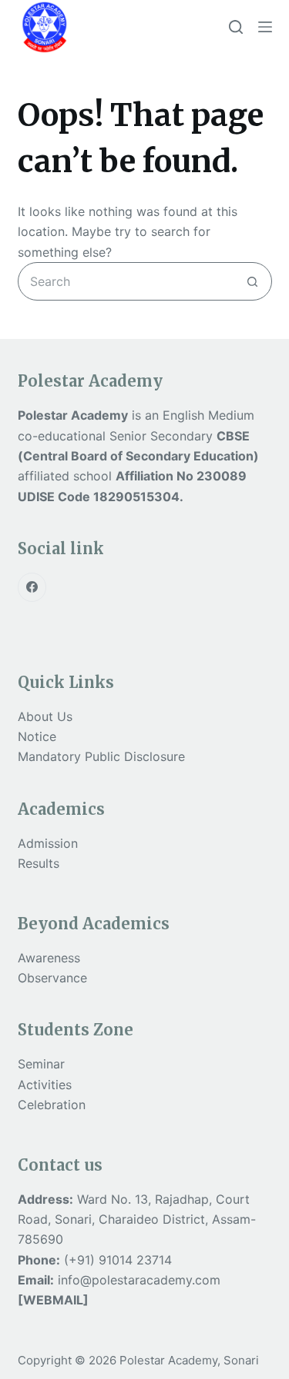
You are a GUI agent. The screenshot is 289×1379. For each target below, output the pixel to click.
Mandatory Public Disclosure (101, 756)
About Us (45, 716)
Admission (48, 843)
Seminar (41, 1064)
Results (38, 863)
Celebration (52, 1104)
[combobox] (126, 281)
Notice (37, 736)
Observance (52, 977)
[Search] (236, 27)
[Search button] (252, 281)
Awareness (49, 957)
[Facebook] (32, 587)
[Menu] (265, 27)
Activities (45, 1084)
